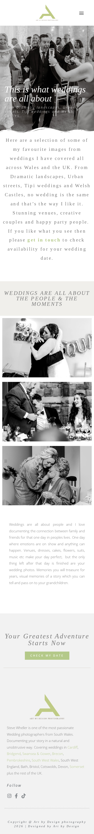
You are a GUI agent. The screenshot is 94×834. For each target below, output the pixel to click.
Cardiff (73, 747)
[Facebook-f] (16, 796)
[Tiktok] (23, 796)
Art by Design (66, 826)
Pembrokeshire (18, 760)
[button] (81, 13)
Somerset (77, 766)
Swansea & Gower (36, 753)
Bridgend (14, 753)
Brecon (57, 753)
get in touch (44, 240)
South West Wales (45, 760)
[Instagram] (9, 796)
